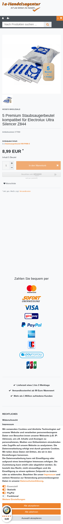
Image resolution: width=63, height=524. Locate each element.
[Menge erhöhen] (12, 163)
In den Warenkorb (37, 165)
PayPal (10, 493)
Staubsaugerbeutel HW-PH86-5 (17, 144)
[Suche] (48, 24)
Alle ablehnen (31, 512)
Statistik (11, 489)
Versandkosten (25, 191)
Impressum (8, 424)
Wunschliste (10, 183)
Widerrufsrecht (10, 420)
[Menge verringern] (12, 167)
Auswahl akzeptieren (32, 518)
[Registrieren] (8, 18)
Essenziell (12, 486)
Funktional (13, 496)
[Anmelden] (3, 18)
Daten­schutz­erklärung (31, 481)
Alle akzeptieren (31, 505)
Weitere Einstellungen (13, 499)
